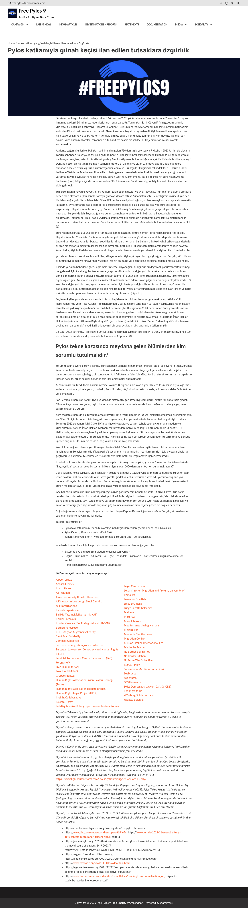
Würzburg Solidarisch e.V (138, 695)
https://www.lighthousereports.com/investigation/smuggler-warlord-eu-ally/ (101, 779)
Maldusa (129, 612)
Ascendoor (136, 903)
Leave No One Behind (136, 599)
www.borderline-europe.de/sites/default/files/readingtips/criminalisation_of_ (119, 876)
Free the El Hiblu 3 (67, 671)
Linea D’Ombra (133, 603)
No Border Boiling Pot (137, 651)
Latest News (43, 24)
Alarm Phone (63, 588)
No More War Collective (138, 660)
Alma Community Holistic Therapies (77, 597)
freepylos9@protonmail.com (28, 3)
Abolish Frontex (65, 584)
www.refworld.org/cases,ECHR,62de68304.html (101, 863)
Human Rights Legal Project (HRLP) (76, 693)
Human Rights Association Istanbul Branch (80, 689)
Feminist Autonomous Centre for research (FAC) (84, 658)
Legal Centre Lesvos (135, 586)
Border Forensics (66, 619)
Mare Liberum (132, 621)
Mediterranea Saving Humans (141, 625)
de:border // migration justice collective (79, 645)
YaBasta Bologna (134, 699)
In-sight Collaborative (68, 697)
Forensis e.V (63, 662)
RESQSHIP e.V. (132, 665)
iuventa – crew (64, 702)
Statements (132, 24)
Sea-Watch (130, 678)
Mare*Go (129, 617)
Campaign (17, 24)
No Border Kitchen (135, 656)
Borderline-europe (67, 627)
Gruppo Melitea (65, 675)
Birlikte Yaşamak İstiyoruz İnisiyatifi (76, 614)
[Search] (238, 3)
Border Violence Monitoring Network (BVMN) (83, 623)
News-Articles (68, 24)
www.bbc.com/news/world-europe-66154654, (100, 832)
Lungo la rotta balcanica (138, 608)
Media (179, 24)
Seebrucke (130, 673)
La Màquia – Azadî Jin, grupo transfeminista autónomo (88, 706)
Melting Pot (131, 630)
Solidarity (201, 24)
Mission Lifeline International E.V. (143, 643)
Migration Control (134, 638)
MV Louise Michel (134, 647)
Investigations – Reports (101, 24)
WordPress (166, 903)
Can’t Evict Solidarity (68, 636)
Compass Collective (67, 641)
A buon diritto (64, 579)
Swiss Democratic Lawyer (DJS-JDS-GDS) (147, 686)
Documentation (157, 24)
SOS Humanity (132, 682)
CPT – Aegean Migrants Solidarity (75, 632)
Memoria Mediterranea (138, 634)
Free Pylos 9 (32, 11)
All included (63, 593)
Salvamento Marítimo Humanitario (144, 669)
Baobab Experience (67, 610)
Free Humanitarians (67, 667)
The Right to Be (133, 691)
